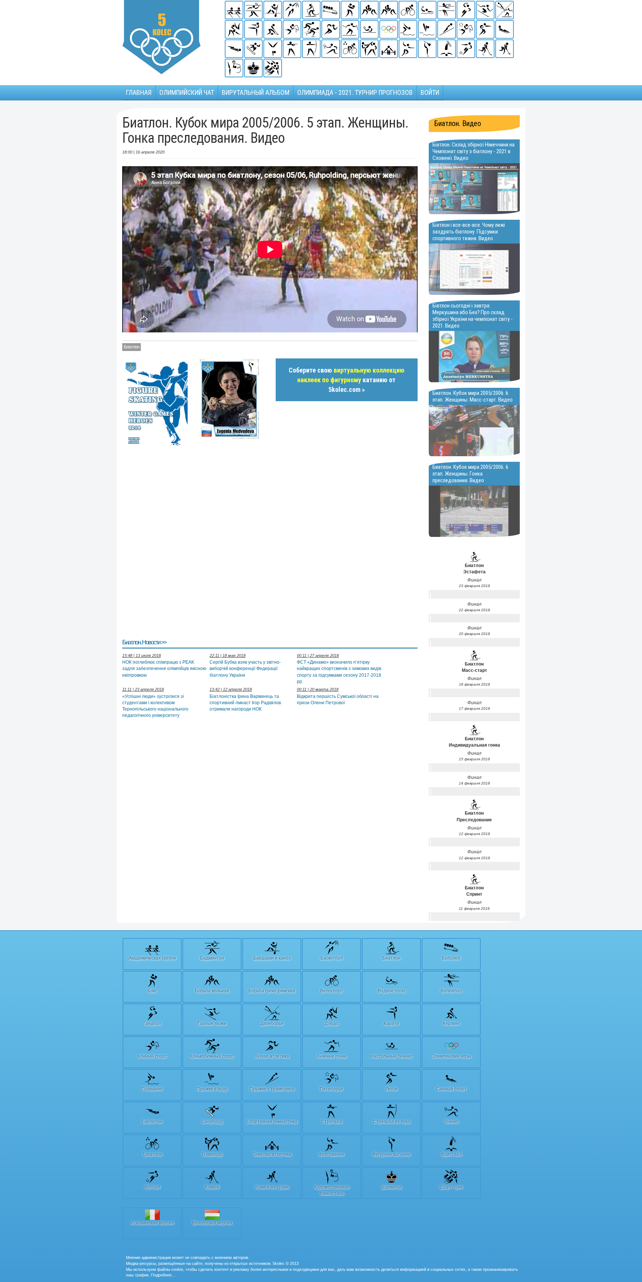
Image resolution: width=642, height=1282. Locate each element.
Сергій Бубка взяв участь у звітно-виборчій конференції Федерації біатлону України (245, 668)
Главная (139, 92)
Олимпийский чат (186, 92)
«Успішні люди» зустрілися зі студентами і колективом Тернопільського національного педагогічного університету (155, 706)
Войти (430, 92)
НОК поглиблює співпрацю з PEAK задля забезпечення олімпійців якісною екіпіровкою (164, 668)
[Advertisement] (270, 541)
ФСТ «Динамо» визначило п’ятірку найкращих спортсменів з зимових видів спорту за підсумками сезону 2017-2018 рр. (339, 672)
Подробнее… (163, 1275)
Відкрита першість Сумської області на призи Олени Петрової (338, 699)
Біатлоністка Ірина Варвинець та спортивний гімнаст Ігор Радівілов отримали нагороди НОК (245, 703)
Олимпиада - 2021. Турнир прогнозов (355, 92)
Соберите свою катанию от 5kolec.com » (347, 379)
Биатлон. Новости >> (144, 642)
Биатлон (131, 347)
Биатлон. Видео (457, 123)
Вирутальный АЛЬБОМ (255, 92)
